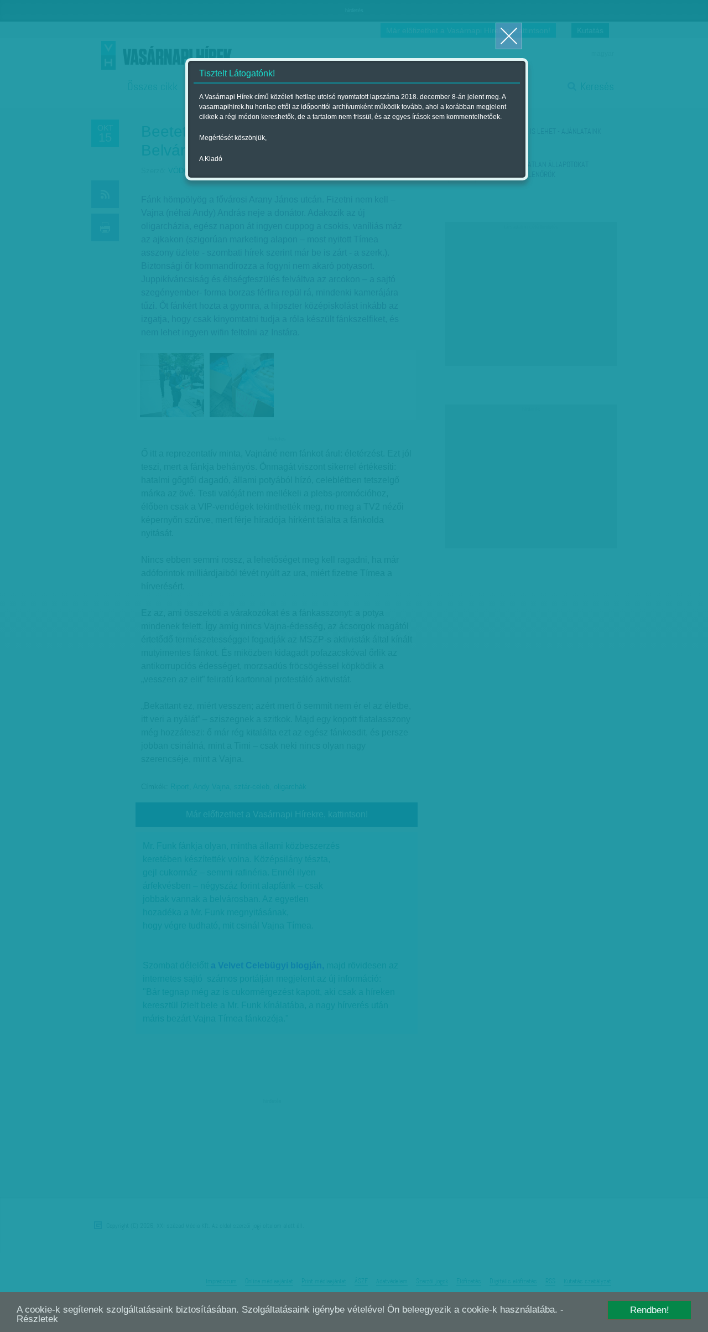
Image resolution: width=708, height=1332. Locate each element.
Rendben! (649, 1310)
